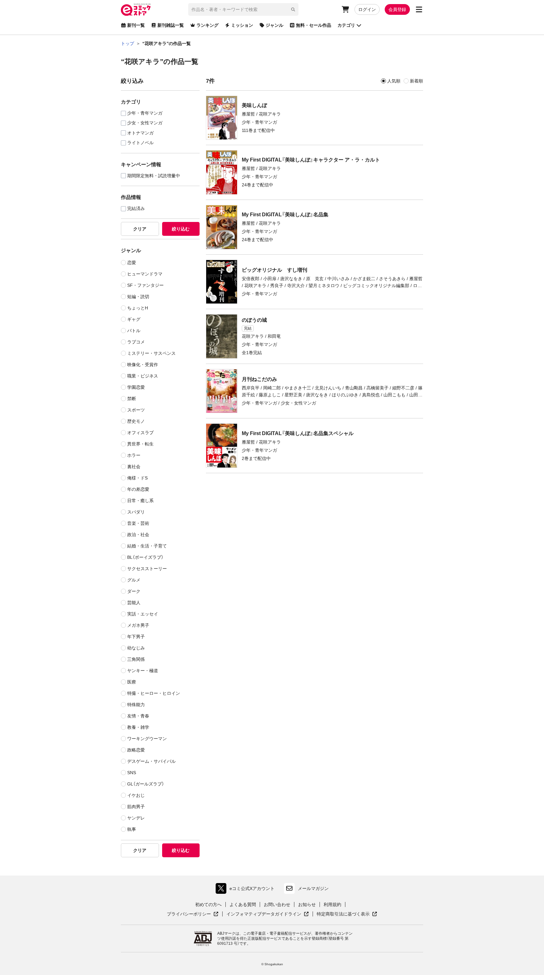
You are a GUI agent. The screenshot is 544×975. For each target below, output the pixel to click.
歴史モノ (136, 421)
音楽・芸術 (138, 523)
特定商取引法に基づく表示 (347, 914)
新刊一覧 (136, 25)
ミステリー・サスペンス (151, 353)
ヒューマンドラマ (144, 273)
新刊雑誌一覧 (170, 25)
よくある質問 (243, 904)
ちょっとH (137, 307)
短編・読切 (138, 296)
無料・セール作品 (313, 25)
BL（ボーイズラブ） (145, 557)
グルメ (133, 579)
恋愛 (131, 262)
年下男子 (136, 636)
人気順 (393, 80)
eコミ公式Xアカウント (247, 890)
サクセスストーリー (147, 568)
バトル (133, 330)
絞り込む (181, 228)
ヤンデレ (136, 817)
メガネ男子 (138, 625)
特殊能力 (136, 704)
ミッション (242, 25)
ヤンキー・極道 (142, 670)
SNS (131, 772)
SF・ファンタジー (145, 285)
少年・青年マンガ (144, 113)
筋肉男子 (136, 806)
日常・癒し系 (140, 500)
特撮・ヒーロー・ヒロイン (153, 693)
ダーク (133, 591)
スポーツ (136, 409)
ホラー (133, 455)
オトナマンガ (140, 133)
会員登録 (397, 9)
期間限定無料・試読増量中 (153, 175)
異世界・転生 (140, 443)
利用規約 (332, 904)
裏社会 (133, 466)
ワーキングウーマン (147, 738)
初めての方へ (208, 904)
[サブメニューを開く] (419, 9)
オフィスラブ (140, 432)
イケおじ (136, 795)
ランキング (207, 25)
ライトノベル (140, 142)
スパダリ (136, 511)
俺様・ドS (137, 477)
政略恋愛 (136, 749)
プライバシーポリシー (192, 914)
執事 (131, 829)
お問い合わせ (277, 904)
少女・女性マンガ (144, 123)
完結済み (136, 208)
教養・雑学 (138, 727)
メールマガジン (313, 888)
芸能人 (133, 602)
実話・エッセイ (142, 613)
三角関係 (136, 659)
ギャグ (133, 319)
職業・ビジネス (142, 375)
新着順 (416, 80)
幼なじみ (136, 647)
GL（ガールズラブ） (145, 783)
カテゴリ (346, 25)
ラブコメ (136, 341)
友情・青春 (138, 715)
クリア (139, 228)
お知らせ (307, 904)
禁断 (131, 398)
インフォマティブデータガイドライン (263, 914)
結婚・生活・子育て (147, 545)
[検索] (293, 9)
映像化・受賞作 (142, 364)
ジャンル (274, 25)
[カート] (345, 9)
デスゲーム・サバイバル (151, 761)
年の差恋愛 (138, 489)
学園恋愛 (136, 387)
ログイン (367, 9)
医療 (131, 681)
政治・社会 (138, 534)
